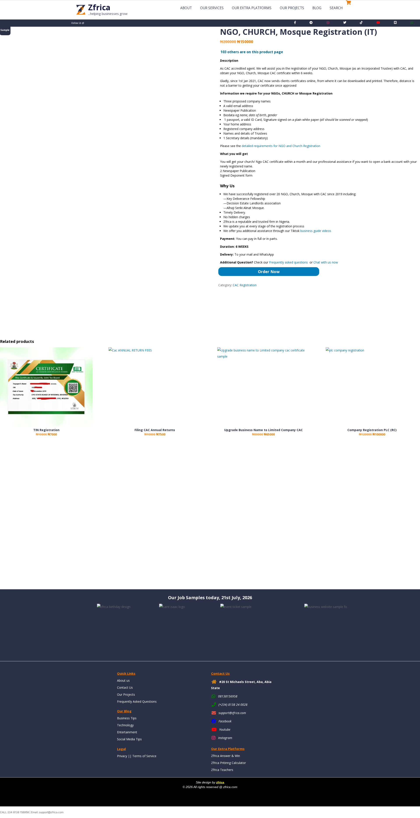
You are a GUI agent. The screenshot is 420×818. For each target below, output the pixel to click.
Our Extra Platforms (251, 8)
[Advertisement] (131, 517)
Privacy (122, 756)
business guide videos (315, 231)
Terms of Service (144, 756)
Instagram (225, 738)
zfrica (220, 782)
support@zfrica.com (232, 713)
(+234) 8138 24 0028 (233, 704)
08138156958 (227, 696)
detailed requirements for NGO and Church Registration (281, 146)
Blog (316, 8)
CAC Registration (245, 285)
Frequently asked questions (289, 262)
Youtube (224, 729)
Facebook (225, 721)
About (186, 8)
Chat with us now (325, 262)
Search (336, 8)
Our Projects (292, 8)
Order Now (269, 271)
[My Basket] (347, 9)
